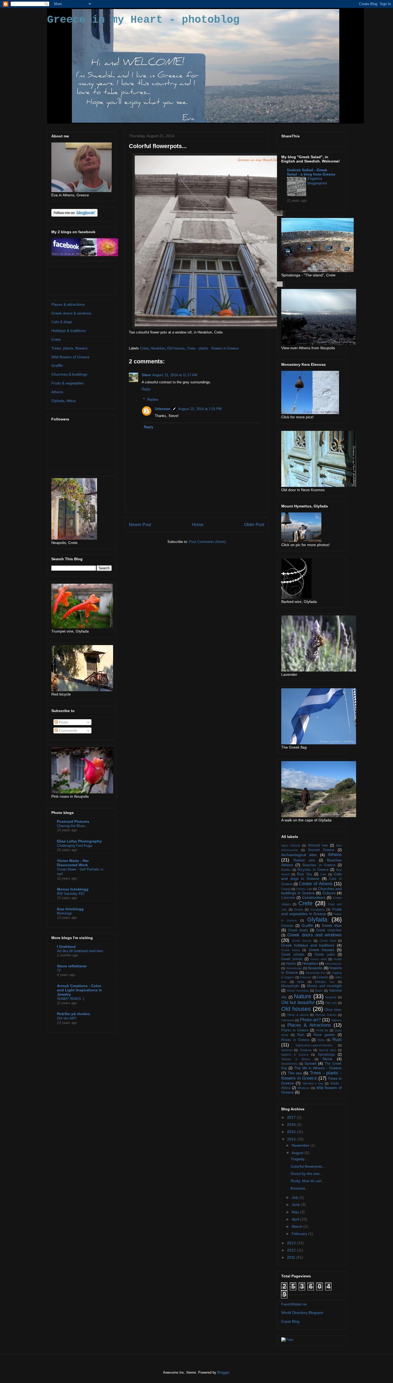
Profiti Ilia (322, 1030)
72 (59, 970)
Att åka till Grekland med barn (80, 951)
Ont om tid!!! (66, 1018)
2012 (292, 1250)
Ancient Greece (321, 850)
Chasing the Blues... (72, 826)
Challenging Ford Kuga (74, 846)
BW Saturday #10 (70, 894)
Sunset (310, 1063)
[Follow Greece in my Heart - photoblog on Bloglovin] (74, 215)
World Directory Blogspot (302, 1312)
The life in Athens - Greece (318, 1068)
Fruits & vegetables (67, 383)
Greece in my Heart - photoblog (143, 20)
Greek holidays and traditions (307, 945)
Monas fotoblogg (72, 889)
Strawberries (289, 1063)
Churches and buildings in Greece (311, 891)
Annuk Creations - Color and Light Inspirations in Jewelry (79, 990)
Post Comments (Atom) (207, 542)
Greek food (327, 940)
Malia (300, 981)
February (300, 1233)
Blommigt (64, 913)
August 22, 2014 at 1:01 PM (200, 409)
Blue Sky (304, 874)
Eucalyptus (317, 909)
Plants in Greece (295, 1030)
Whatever (303, 1088)
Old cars (331, 1002)
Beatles (286, 869)
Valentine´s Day (312, 1083)
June (296, 1204)
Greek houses (321, 950)
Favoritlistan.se (294, 1304)
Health (337, 959)
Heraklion (158, 348)
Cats (323, 874)
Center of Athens (316, 883)
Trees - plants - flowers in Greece (212, 348)
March (297, 1226)
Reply (146, 389)
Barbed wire (304, 860)
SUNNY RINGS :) (70, 999)
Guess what (318, 959)
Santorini (286, 1050)
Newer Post (140, 524)
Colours (329, 893)
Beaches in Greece (319, 865)
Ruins (321, 1040)
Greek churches (329, 930)
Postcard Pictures (73, 821)
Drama (298, 909)
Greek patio (324, 954)
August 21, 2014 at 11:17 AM (174, 375)
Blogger (223, 1372)
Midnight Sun (324, 981)
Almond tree (318, 845)
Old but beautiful (297, 1002)
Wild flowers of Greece (70, 357)
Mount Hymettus (298, 990)
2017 (292, 1117)
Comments (67, 730)
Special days (327, 1050)
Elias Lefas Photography (79, 841)
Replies (153, 399)
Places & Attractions (309, 1025)
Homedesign (294, 968)
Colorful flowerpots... (308, 1166)
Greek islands (293, 954)
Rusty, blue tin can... (308, 1181)
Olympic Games (326, 1014)
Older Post (254, 524)
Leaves (322, 977)
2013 (292, 1243)
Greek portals (292, 959)
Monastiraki (290, 986)
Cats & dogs (61, 322)
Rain (300, 1035)
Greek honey (290, 950)
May (296, 1212)
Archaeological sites (299, 855)
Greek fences (301, 940)
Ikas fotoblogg (70, 909)
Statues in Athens (295, 1059)
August (298, 1153)
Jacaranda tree (316, 972)
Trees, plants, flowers (69, 348)
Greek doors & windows (71, 313)
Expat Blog (290, 1321)
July (295, 1197)
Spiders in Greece (295, 1054)
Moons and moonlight (324, 986)
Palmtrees (287, 1020)
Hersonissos (333, 963)
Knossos (305, 977)
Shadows (306, 1050)
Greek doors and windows (314, 934)
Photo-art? (310, 1019)
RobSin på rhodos (73, 1014)
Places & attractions (68, 304)
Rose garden (324, 1035)
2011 (291, 1257)
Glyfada (317, 919)
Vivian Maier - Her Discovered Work (73, 863)
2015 (292, 1132)
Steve (146, 375)
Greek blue (332, 925)
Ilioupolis (315, 968)
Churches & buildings (69, 374)
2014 (292, 1139)
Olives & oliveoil (297, 1014)
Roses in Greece (295, 1040)
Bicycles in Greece (313, 870)
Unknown (162, 409)
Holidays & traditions (68, 330)
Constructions (313, 897)
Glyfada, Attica (63, 401)
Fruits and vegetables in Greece (311, 911)
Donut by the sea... (307, 1173)
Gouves (287, 926)
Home (197, 524)
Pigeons (336, 1020)
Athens (57, 392)
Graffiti (57, 365)
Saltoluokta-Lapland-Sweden (313, 1045)
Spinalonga (326, 1054)
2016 (292, 1124)
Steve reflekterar (72, 966)
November (301, 1145)
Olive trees (333, 1010)
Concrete (288, 898)
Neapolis (331, 997)
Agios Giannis (290, 845)
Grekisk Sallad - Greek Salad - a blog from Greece (311, 172)
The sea (295, 1073)
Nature (302, 996)
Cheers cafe (304, 889)
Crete (144, 348)
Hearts (291, 963)
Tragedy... (299, 1159)
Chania (285, 889)
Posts (63, 722)
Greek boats (298, 930)
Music (319, 990)
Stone (327, 1059)
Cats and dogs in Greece (311, 876)
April (296, 1219)
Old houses (176, 348)
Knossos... (299, 1188)
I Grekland (66, 946)
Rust (337, 1039)
